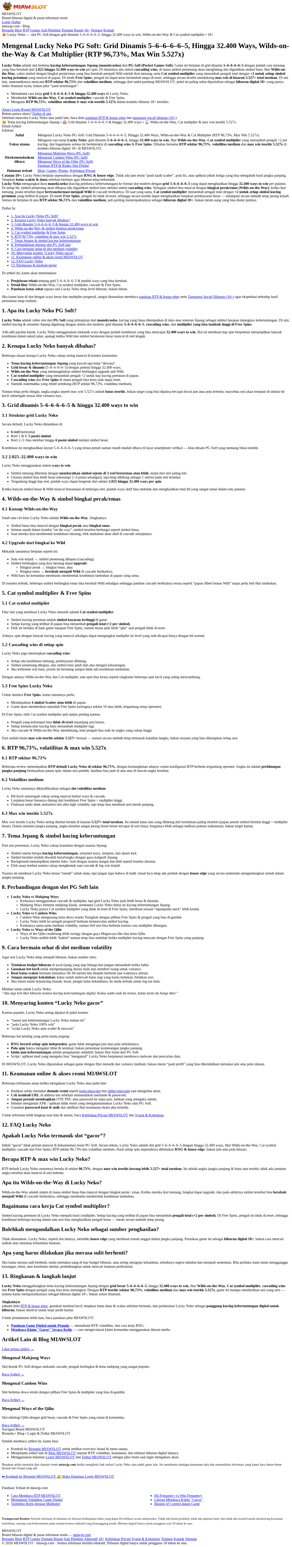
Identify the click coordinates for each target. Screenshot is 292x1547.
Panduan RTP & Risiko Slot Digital (63, 166)
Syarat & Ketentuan (149, 1115)
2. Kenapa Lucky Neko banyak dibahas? (40, 220)
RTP (26, 30)
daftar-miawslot (119, 1091)
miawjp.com (82, 1535)
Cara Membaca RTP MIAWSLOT (36, 1496)
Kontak (108, 30)
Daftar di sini (41, 114)
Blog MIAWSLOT (62, 1453)
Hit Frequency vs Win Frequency (178, 1496)
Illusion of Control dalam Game (177, 1504)
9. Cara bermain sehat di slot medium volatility (44, 249)
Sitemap (191, 1539)
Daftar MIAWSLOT (97, 1457)
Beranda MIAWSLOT (45, 1449)
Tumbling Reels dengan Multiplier (35, 1504)
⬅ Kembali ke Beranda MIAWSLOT (29, 1476)
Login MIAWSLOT (60, 1457)
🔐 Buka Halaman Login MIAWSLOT (85, 1476)
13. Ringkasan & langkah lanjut (34, 265)
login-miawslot (90, 1091)
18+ (87, 30)
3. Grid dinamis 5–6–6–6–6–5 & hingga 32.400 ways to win (54, 224)
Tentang (96, 30)
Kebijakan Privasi (82, 171)
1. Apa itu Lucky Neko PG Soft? (34, 216)
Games (35, 30)
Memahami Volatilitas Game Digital (37, 1500)
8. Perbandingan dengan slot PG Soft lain (40, 245)
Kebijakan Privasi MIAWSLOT (105, 1115)
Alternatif (91, 1539)
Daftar (16, 22)
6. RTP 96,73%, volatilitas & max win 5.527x (44, 236)
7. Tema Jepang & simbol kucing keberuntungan (46, 241)
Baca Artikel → (13, 1374)
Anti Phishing (51, 30)
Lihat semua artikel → (18, 1349)
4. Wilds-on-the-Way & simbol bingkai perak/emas (47, 228)
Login (6, 22)
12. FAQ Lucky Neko (27, 261)
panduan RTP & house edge (105, 118)
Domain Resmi (72, 30)
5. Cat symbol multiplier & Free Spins (38, 232)
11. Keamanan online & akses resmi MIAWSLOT (47, 257)
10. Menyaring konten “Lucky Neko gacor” (42, 253)
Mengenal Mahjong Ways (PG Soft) (64, 153)
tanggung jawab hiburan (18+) (155, 118)
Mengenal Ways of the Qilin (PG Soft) (65, 161)
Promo (63, 171)
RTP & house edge (34, 1306)
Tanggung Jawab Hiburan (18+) (211, 297)
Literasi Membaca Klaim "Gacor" (178, 1500)
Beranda (8, 30)
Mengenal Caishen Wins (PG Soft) (63, 157)
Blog (18, 30)
